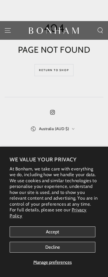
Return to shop (54, 70)
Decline (52, 247)
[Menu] (8, 30)
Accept (52, 232)
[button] (100, 30)
